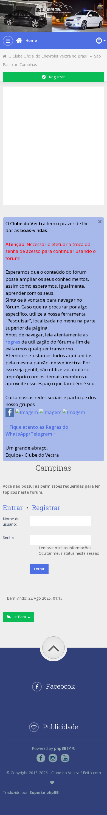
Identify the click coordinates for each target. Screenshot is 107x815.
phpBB (60, 748)
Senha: (9, 537)
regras (12, 342)
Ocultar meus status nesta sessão (68, 553)
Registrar (55, 76)
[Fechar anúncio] (100, 221)
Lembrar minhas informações (64, 547)
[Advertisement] (53, 144)
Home (31, 40)
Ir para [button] (19, 616)
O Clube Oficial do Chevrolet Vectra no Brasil (47, 56)
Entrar (13, 507)
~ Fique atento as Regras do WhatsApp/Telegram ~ (36, 430)
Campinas (28, 64)
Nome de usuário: (11, 521)
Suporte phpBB (44, 792)
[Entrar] (100, 40)
